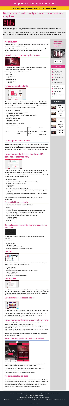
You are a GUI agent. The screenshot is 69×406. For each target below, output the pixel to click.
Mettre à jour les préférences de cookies (55, 399)
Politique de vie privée (22, 399)
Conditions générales (37, 399)
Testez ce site (58, 61)
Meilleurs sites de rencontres (34, 403)
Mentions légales (8, 399)
